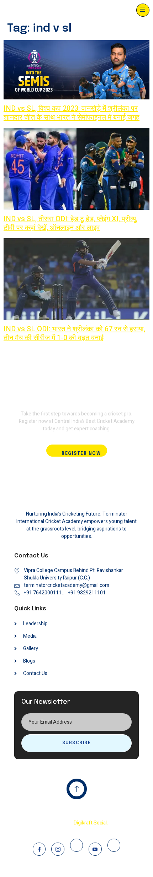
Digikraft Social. (91, 823)
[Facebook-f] (39, 849)
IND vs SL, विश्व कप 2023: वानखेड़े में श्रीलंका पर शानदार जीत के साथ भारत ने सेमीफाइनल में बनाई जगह (71, 112)
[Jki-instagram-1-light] (57, 849)
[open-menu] (143, 10)
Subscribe (76, 743)
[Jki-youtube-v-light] (95, 849)
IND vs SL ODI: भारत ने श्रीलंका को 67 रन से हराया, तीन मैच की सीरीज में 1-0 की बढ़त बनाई (74, 333)
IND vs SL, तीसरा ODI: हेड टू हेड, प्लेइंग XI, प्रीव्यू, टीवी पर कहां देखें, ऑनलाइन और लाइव (70, 223)
